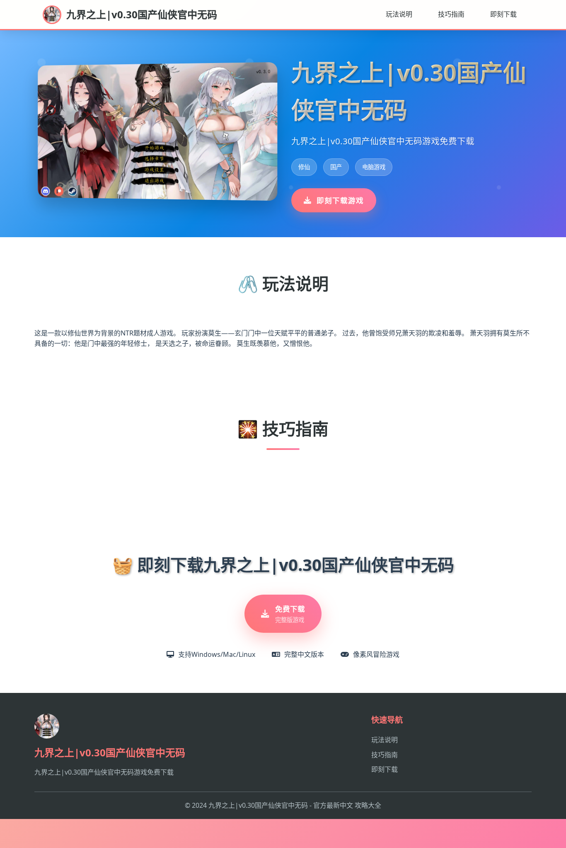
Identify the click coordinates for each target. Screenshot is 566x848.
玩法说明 (399, 14)
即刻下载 (503, 14)
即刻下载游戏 (340, 200)
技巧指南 (451, 14)
